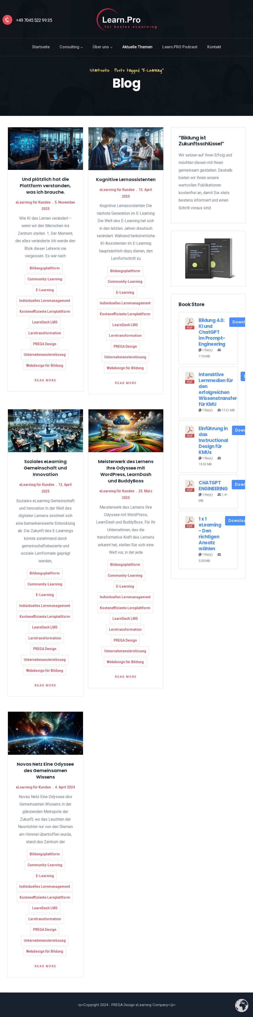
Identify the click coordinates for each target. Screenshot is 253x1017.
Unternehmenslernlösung (45, 355)
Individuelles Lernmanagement (44, 301)
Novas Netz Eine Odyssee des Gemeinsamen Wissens (45, 770)
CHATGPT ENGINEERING (213, 485)
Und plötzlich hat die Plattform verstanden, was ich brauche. (45, 185)
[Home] (126, 19)
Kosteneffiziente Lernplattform (45, 311)
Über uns (101, 47)
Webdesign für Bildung (44, 365)
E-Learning (45, 290)
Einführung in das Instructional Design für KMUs (213, 440)
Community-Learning (44, 279)
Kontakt (214, 47)
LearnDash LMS (45, 322)
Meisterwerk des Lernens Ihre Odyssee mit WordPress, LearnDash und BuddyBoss (125, 471)
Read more (45, 380)
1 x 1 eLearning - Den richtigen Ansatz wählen (210, 534)
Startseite (41, 47)
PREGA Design (44, 344)
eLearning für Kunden (33, 202)
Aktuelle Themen (137, 47)
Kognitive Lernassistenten (126, 179)
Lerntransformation (44, 333)
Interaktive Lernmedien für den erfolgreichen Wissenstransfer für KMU (218, 389)
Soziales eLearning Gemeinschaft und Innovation (45, 467)
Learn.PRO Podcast (179, 47)
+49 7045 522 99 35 (34, 20)
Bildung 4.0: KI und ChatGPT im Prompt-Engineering (212, 332)
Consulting (69, 47)
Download (238, 520)
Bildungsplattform (45, 268)
